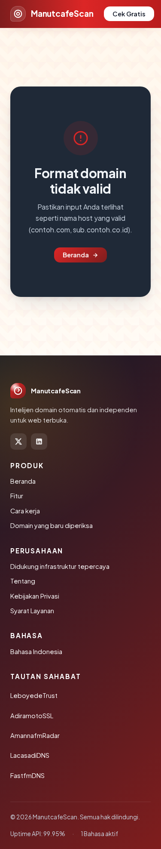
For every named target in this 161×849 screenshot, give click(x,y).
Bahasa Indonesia (36, 651)
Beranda (76, 255)
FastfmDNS (27, 775)
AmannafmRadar (35, 735)
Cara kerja (25, 511)
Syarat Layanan (32, 610)
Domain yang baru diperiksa (51, 525)
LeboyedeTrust (34, 695)
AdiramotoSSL (31, 715)
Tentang (22, 581)
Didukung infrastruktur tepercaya (59, 566)
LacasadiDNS (29, 755)
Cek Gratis (129, 14)
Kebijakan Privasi (34, 596)
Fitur (16, 496)
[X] (18, 441)
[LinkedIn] (39, 441)
